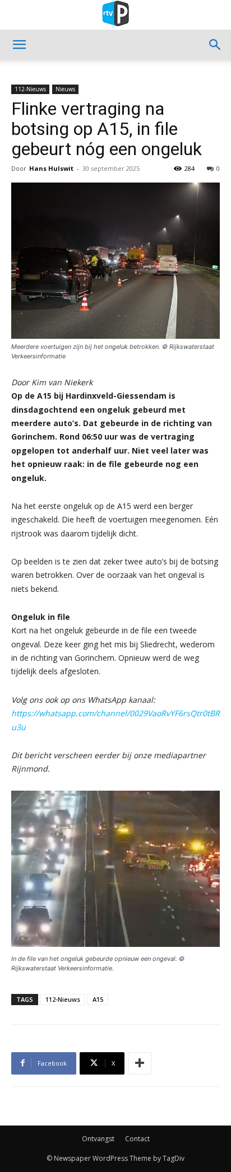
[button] (19, 45)
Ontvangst (98, 1138)
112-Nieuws (30, 89)
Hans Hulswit (51, 168)
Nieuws (65, 89)
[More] (139, 1063)
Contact (137, 1138)
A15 (98, 999)
